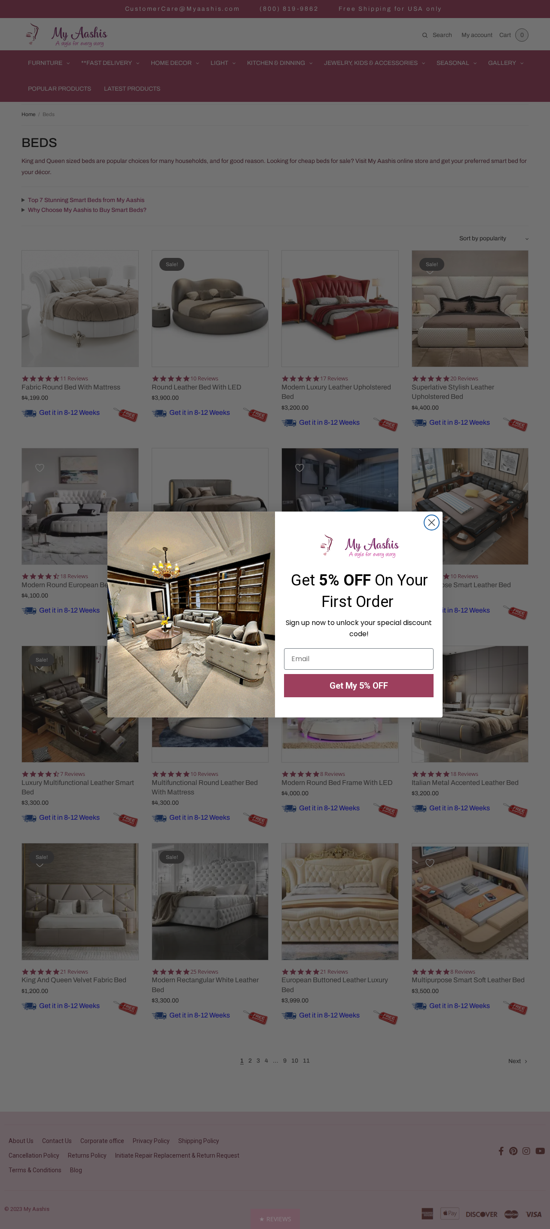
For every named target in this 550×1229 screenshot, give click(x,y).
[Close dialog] (431, 522)
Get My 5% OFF (359, 685)
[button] (275, 1219)
